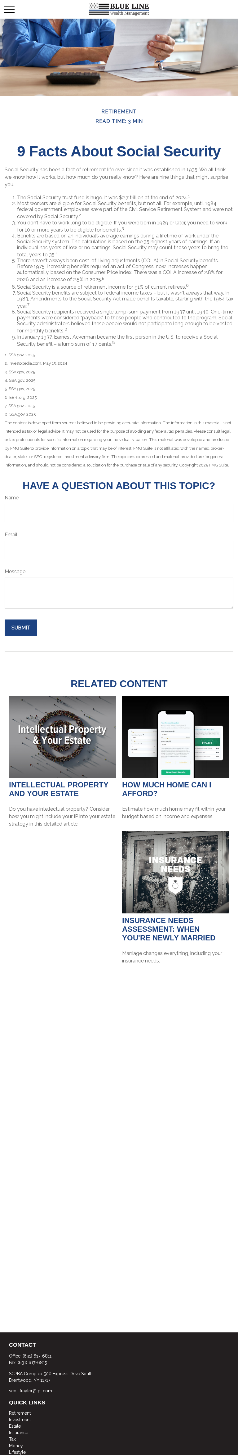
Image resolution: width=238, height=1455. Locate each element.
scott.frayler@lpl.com (30, 1390)
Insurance (18, 1432)
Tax (12, 1439)
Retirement (20, 1413)
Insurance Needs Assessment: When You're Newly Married (168, 929)
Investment (20, 1419)
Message (15, 571)
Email (11, 535)
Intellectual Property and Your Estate (58, 789)
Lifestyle (17, 1452)
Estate (15, 1426)
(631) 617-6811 (37, 1356)
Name (12, 498)
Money (16, 1445)
